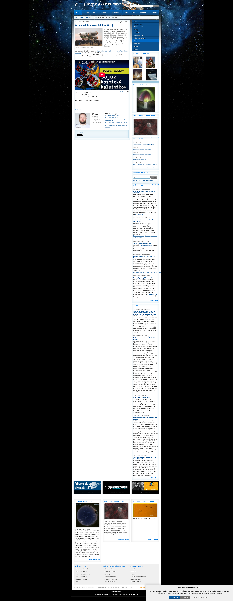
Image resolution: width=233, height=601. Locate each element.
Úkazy (135, 21)
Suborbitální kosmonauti (141, 397)
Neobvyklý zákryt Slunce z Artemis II (145, 278)
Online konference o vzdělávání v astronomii (144, 220)
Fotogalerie (115, 12)
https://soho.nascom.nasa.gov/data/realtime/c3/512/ (148, 272)
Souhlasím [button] (174, 597)
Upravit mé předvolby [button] (200, 597)
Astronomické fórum (109, 581)
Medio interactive (107, 594)
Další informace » (94, 559)
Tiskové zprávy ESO (81, 576)
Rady (133, 12)
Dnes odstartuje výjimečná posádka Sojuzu (145, 418)
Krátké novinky (138, 185)
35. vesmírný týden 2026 (83, 501)
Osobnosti (137, 44)
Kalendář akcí (138, 139)
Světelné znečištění (139, 38)
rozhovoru (148, 249)
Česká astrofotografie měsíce (144, 116)
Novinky (86, 12)
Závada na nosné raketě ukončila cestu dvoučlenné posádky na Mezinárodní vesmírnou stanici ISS (144, 312)
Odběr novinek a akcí (140, 173)
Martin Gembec (146, 189)
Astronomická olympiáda (83, 574)
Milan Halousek (146, 309)
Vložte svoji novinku (154, 184)
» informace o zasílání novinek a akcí (143, 180)
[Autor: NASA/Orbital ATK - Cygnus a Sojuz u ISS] (138, 62)
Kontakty (154, 12)
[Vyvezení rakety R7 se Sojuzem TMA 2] (88, 45)
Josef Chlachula (146, 241)
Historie (136, 49)
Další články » (154, 478)
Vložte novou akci (154, 138)
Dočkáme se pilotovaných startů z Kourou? (144, 338)
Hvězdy (136, 29)
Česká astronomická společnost (86, 587)
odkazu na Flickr (153, 294)
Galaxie (133, 571)
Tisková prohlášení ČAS (82, 569)
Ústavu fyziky (119, 51)
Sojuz (81, 132)
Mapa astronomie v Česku (111, 579)
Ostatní (136, 46)
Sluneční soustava (139, 27)
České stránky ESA (81, 579)
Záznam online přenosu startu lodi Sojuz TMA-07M (144, 458)
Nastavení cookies (116, 591)
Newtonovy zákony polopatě (112, 115)
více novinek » (153, 300)
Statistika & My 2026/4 (147, 245)
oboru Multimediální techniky (104, 51)
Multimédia (93, 17)
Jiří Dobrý (86, 21)
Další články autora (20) (110, 114)
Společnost (143, 12)
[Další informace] (87, 515)
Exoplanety (137, 32)
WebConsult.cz (133, 594)
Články (77, 12)
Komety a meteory (136, 581)
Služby (126, 12)
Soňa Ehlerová (146, 218)
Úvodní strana (79, 17)
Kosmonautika (138, 24)
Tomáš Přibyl (145, 336)
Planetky (133, 574)
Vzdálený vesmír (138, 35)
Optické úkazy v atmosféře (138, 576)
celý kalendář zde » (152, 168)
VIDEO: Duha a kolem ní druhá (112, 117)
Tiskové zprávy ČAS (81, 571)
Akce (94, 12)
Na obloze (103, 12)
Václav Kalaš (145, 395)
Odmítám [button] (185, 597)
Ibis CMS (125, 594)
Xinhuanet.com (139, 214)
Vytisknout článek (124, 22)
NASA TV (78, 581)
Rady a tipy (107, 574)
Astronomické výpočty (110, 571)
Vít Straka (144, 455)
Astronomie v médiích (110, 576)
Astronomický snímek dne (142, 84)
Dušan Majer (145, 415)
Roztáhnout (123, 91)
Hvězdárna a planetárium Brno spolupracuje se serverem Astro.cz (115, 587)
